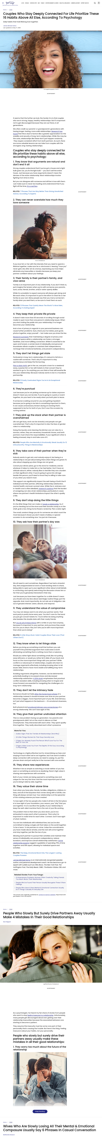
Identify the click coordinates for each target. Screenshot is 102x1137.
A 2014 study (38, 678)
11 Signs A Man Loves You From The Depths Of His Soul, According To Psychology (40, 746)
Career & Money (75, 3)
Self (39, 3)
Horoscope (33, 3)
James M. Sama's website (47, 895)
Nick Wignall (7, 922)
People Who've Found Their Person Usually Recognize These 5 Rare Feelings (41, 883)
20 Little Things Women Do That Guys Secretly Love (35, 737)
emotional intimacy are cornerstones (43, 707)
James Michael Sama (9, 26)
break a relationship (51, 504)
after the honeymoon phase (45, 694)
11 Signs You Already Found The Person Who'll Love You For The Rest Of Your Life (39, 741)
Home (5, 10)
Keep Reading (40, 1111)
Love (22, 3)
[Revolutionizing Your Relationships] (10, 3)
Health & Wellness (64, 3)
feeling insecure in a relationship (40, 1015)
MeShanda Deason (9, 1135)
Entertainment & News (52, 3)
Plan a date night (20, 365)
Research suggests (21, 337)
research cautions (46, 488)
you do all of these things (26, 623)
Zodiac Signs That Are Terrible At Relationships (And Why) (37, 734)
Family (43, 3)
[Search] (94, 3)
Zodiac (27, 3)
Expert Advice (85, 3)
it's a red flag (32, 186)
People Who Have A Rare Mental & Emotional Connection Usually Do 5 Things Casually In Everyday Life (40, 888)
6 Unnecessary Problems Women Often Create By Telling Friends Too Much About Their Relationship (40, 878)
